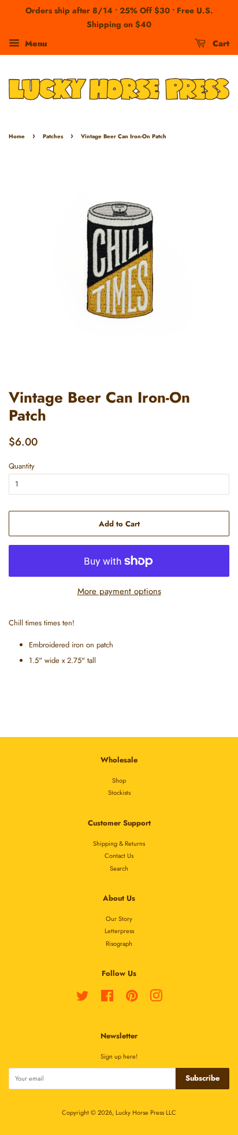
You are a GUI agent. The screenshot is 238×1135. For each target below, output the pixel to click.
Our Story (119, 918)
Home (17, 136)
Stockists (119, 792)
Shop (119, 780)
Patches (53, 136)
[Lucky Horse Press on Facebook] (107, 998)
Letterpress (119, 930)
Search (119, 868)
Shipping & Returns (119, 843)
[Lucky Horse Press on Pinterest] (131, 998)
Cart (219, 43)
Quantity (22, 465)
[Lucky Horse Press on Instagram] (156, 998)
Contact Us (119, 855)
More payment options (119, 591)
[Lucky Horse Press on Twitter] (82, 998)
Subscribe (202, 1078)
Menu (35, 43)
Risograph (119, 943)
